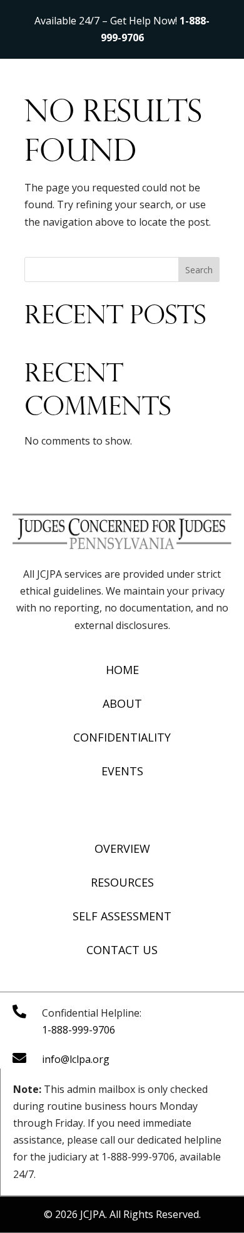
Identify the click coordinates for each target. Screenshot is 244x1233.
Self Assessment (122, 915)
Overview (122, 848)
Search (199, 270)
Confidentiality (122, 737)
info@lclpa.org (75, 1059)
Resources (122, 882)
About (122, 703)
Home (122, 669)
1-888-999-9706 (78, 1030)
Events (122, 770)
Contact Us (122, 949)
